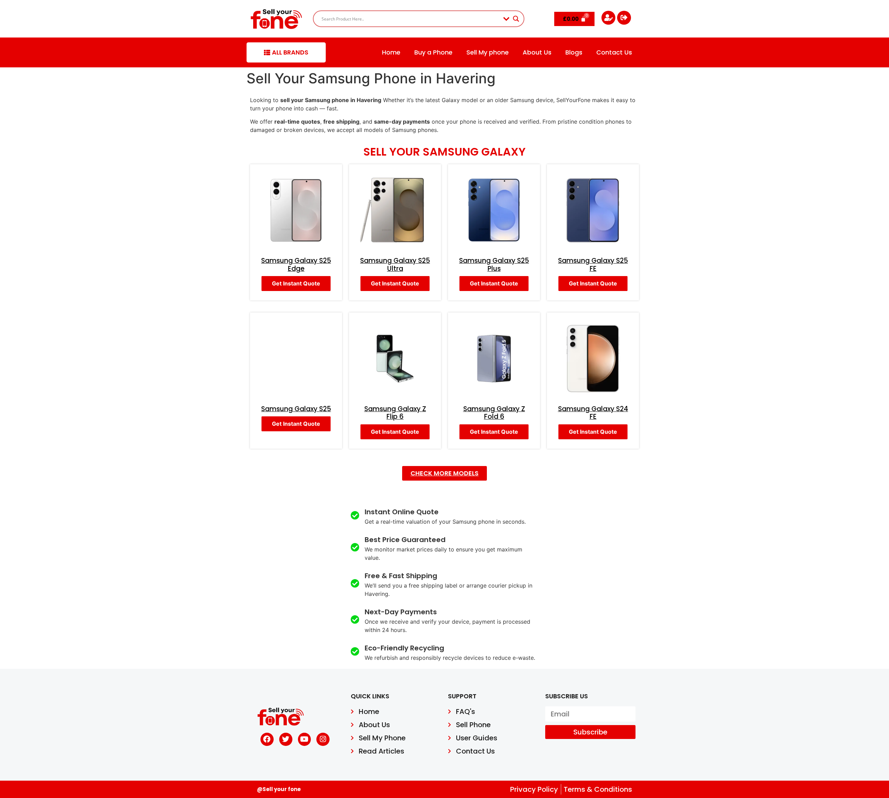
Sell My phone (487, 52)
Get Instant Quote (296, 283)
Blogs (573, 52)
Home (391, 52)
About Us (537, 52)
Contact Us (614, 52)
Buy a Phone (433, 52)
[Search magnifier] (516, 19)
